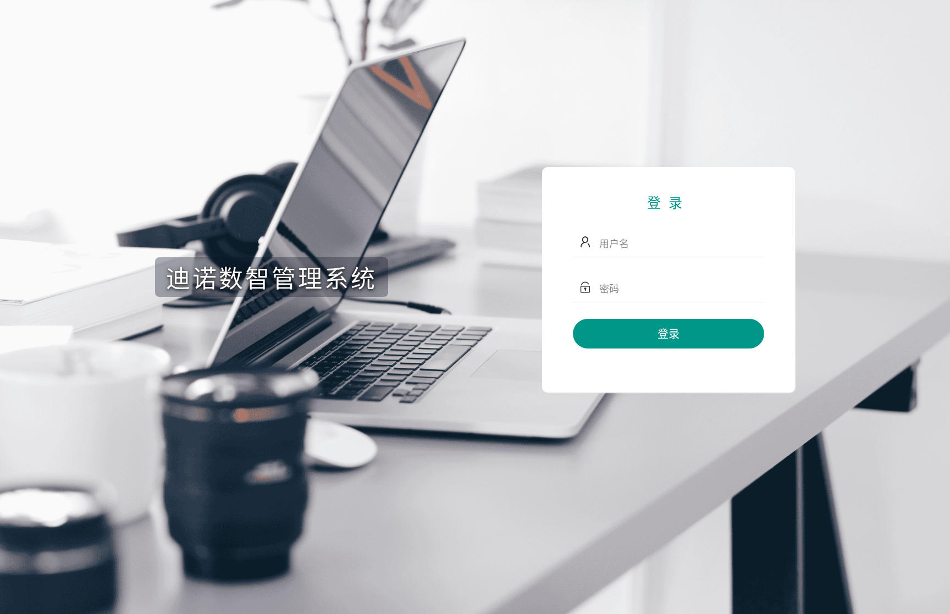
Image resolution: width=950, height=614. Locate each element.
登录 (669, 333)
